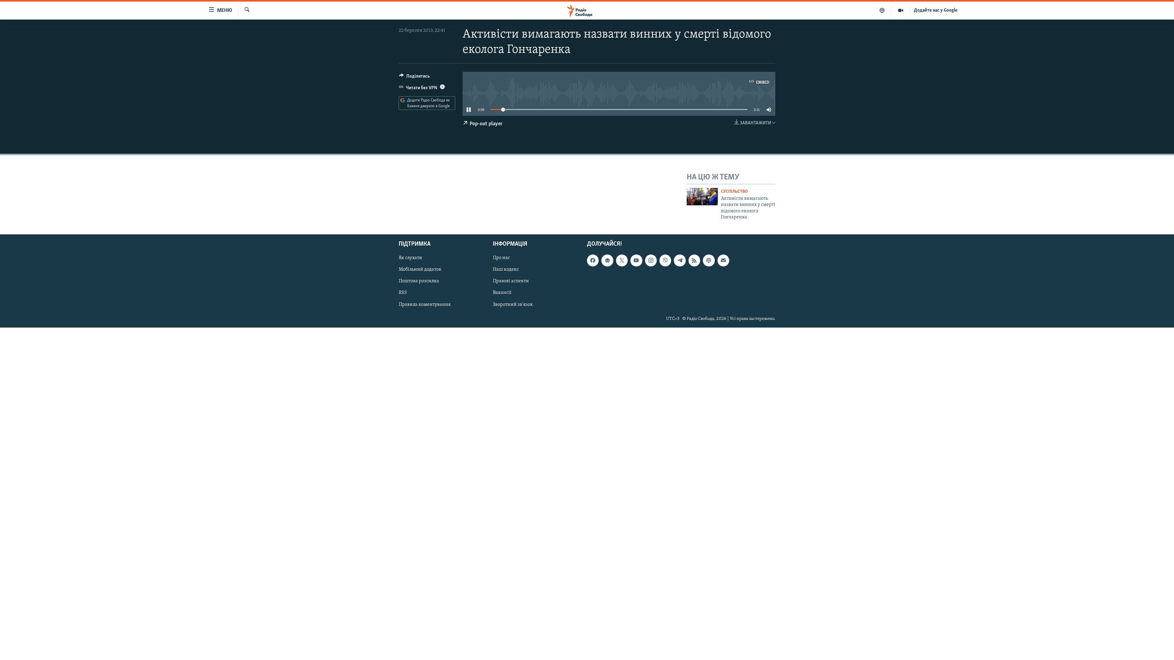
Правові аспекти (511, 281)
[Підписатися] (723, 260)
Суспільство (734, 191)
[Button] (414, 77)
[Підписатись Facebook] (593, 260)
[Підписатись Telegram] (679, 260)
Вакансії (502, 293)
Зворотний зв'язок (513, 304)
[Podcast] (708, 260)
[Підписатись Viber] (665, 260)
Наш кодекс (506, 269)
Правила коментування (425, 304)
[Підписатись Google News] (607, 260)
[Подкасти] (882, 10)
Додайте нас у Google (936, 10)
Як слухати (410, 258)
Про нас (501, 258)
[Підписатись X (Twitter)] (622, 260)
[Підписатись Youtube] (636, 260)
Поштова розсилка (419, 281)
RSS (403, 293)
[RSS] (694, 260)
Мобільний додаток (420, 269)
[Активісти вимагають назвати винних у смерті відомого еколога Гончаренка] (702, 196)
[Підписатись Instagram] (651, 260)
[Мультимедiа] (901, 10)
